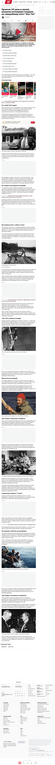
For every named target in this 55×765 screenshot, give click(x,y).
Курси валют (5, 719)
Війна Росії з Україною (25, 702)
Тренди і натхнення (6, 732)
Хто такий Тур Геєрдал (7, 50)
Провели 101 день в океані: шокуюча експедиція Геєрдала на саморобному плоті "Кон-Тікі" (23, 5)
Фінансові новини (6, 720)
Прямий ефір (5, 706)
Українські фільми (23, 719)
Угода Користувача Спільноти (40, 694)
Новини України (6, 705)
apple (37, 755)
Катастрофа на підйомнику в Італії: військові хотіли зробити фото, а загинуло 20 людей (18, 102)
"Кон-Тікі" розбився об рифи (8, 58)
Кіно (21, 716)
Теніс (21, 732)
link (15, 693)
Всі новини (5, 702)
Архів (46, 692)
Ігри (46, 695)
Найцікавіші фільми (23, 717)
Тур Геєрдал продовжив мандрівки (9, 63)
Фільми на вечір (23, 720)
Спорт (21, 728)
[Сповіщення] (47, 2)
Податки (4, 723)
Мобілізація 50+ (40, 705)
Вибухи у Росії (22, 711)
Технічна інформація (49, 685)
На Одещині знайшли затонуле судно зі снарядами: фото (22, 524)
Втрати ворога (22, 712)
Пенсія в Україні (6, 724)
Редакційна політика (31, 688)
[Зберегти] (32, 21)
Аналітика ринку (6, 729)
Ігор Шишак (7, 17)
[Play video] (18, 32)
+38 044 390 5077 (18, 686)
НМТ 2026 (39, 720)
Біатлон (21, 734)
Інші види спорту (23, 735)
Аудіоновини (5, 709)
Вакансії (47, 688)
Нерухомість (6, 728)
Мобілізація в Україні (41, 702)
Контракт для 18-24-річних (42, 708)
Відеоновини (5, 708)
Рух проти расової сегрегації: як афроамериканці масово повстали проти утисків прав (19, 300)
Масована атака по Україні (25, 709)
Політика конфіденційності (40, 685)
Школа (38, 719)
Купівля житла (5, 731)
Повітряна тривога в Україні (25, 708)
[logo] (8, 2)
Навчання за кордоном (41, 723)
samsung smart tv (50, 755)
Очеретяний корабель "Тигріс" (9, 66)
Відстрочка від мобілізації (42, 709)
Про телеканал (30, 690)
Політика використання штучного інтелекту (40, 688)
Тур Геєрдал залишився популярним (10, 71)
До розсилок (21, 742)
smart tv (44, 755)
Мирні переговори (23, 706)
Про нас (29, 685)
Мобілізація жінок (40, 706)
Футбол (21, 731)
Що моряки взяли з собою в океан (9, 55)
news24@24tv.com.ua (6, 686)
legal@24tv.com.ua (41, 750)
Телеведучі (30, 692)
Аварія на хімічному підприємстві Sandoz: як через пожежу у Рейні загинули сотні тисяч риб (17, 196)
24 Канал (3, 5)
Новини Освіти (40, 716)
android (32, 755)
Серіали (21, 723)
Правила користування (32, 695)
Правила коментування (41, 696)
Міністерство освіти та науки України (44, 717)
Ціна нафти (5, 717)
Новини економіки (7, 716)
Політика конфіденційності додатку (40, 691)
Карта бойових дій (23, 705)
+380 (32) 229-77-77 (35, 749)
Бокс (21, 729)
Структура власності (49, 690)
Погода (4, 711)
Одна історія (8, 5)
